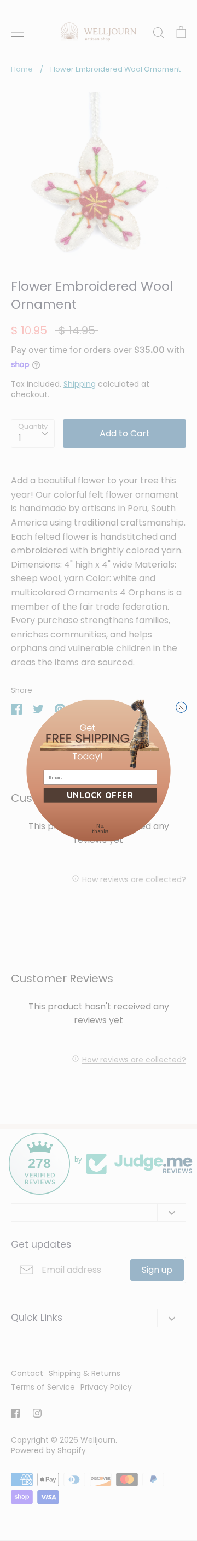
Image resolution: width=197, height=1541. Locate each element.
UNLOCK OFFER (100, 795)
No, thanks (100, 828)
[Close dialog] (181, 707)
